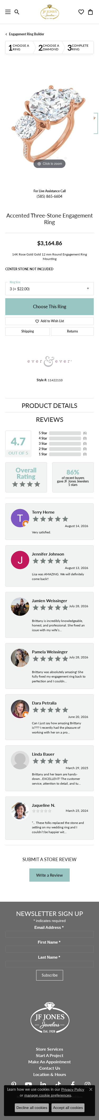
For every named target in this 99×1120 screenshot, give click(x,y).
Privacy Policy (72, 1089)
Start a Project (49, 1055)
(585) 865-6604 (49, 196)
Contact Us (49, 1068)
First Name (49, 942)
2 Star (43, 449)
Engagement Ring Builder (26, 34)
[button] (17, 12)
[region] (49, 126)
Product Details (49, 405)
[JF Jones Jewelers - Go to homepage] (50, 1017)
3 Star (43, 443)
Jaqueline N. (43, 805)
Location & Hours (49, 1074)
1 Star (43, 454)
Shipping (27, 331)
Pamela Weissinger (50, 652)
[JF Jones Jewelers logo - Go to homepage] (50, 11)
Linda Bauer (43, 754)
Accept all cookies (68, 1107)
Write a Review (49, 875)
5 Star (43, 433)
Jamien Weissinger (49, 600)
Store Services (49, 1049)
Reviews (49, 419)
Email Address (49, 927)
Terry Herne (43, 512)
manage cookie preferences (47, 1095)
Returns (72, 331)
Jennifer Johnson (48, 554)
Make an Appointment (49, 1062)
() (85, 433)
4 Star (43, 438)
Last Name (49, 957)
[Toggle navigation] (6, 11)
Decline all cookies (31, 1107)
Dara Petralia (44, 703)
